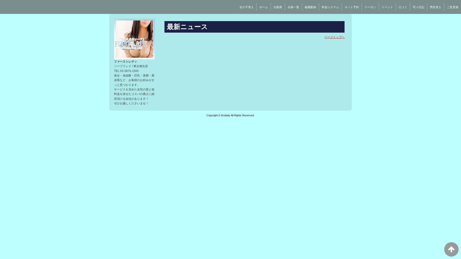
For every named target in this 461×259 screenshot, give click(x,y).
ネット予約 (352, 7)
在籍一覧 (293, 7)
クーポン (370, 7)
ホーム (263, 7)
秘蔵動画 (310, 7)
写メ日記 (418, 7)
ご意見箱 (452, 7)
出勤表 (277, 7)
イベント (387, 7)
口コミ (403, 7)
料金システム (330, 7)
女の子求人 (246, 7)
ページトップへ (334, 37)
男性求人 (435, 7)
